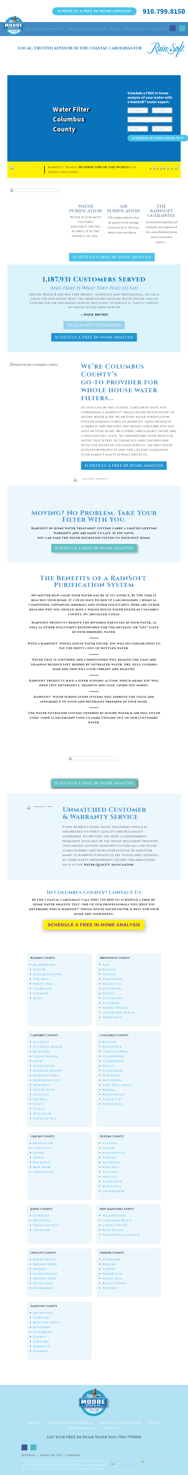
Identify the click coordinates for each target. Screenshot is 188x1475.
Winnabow (112, 1017)
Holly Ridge (44, 1259)
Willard (110, 1288)
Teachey (110, 1172)
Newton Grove (47, 1322)
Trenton (41, 1230)
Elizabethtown (47, 974)
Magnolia (111, 1162)
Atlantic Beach (47, 1047)
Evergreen (112, 1071)
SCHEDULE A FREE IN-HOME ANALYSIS (94, 11)
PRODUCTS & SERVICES (87, 29)
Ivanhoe (40, 1351)
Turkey (39, 1337)
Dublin (39, 970)
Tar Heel (41, 979)
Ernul (38, 1158)
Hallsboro (112, 1080)
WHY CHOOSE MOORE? (41, 29)
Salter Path (44, 1090)
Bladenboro (44, 965)
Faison (108, 1148)
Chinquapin (113, 1191)
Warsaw (109, 1158)
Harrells (41, 1346)
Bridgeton (43, 1143)
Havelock (42, 1162)
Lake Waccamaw (116, 1085)
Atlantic (41, 1042)
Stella (39, 1109)
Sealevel (41, 1095)
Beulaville (112, 1186)
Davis (38, 1061)
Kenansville (113, 1153)
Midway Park (44, 1279)
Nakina (109, 1090)
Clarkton (42, 989)
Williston (42, 1114)
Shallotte (112, 984)
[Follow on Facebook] (173, 28)
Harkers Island (47, 1071)
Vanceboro (43, 1172)
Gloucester (44, 1066)
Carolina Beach (117, 1220)
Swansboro (43, 1288)
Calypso (110, 1143)
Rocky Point (114, 1283)
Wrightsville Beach (121, 1235)
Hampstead (112, 1274)
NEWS (114, 29)
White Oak (42, 984)
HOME (14, 29)
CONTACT (159, 29)
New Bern (42, 1167)
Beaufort (41, 1051)
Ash (105, 965)
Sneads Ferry (45, 1264)
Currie (108, 1269)
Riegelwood (113, 1095)
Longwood (112, 979)
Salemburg (43, 1332)
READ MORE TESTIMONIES (94, 325)
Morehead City (47, 1080)
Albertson (112, 1181)
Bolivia (109, 970)
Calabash (111, 1003)
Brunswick (112, 1047)
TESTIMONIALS (135, 29)
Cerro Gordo (115, 1051)
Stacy (38, 1104)
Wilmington (114, 1216)
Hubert (39, 1269)
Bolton (109, 1042)
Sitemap (28, 1455)
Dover (39, 1153)
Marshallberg (46, 1075)
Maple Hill (112, 1279)
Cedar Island (45, 1056)
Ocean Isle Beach (118, 1013)
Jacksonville (45, 1274)
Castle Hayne (115, 1225)
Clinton (41, 1318)
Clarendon (113, 1061)
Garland (41, 1342)
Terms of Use (50, 1455)
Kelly (38, 998)
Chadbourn (113, 1056)
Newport (41, 1085)
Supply (108, 993)
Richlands (43, 1283)
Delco (108, 1066)
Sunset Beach (115, 1008)
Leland (109, 974)
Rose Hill (111, 1167)
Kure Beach (112, 1230)
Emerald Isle (45, 1118)
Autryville (43, 1313)
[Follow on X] (182, 28)
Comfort (41, 1216)
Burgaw (109, 1264)
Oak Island (112, 998)
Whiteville (112, 1104)
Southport (112, 989)
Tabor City (112, 1099)
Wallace (110, 1177)
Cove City (42, 1148)
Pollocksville (46, 1225)
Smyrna (40, 1099)
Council (41, 993)
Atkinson (111, 1259)
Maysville (42, 1220)
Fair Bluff (111, 1075)
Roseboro (42, 1327)
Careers (73, 1455)
